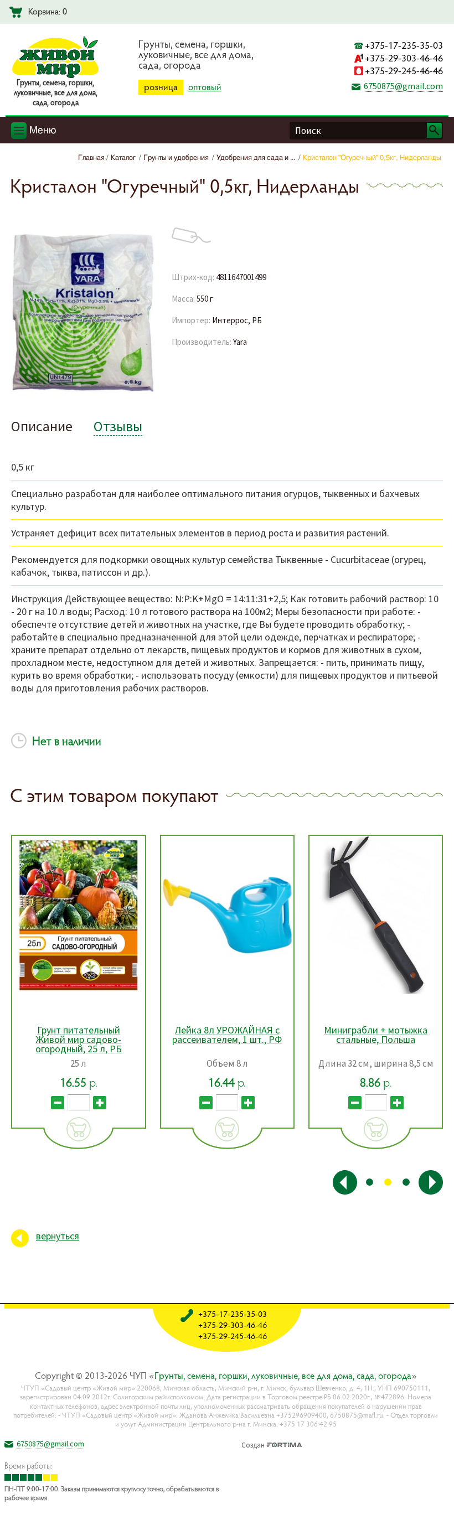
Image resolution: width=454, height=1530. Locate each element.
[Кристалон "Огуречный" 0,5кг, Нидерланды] (83, 396)
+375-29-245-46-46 (404, 70)
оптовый (204, 87)
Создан (253, 1443)
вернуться (57, 1235)
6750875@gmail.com (403, 85)
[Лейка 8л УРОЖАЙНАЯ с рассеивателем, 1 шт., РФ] (227, 915)
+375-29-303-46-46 (404, 57)
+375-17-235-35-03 (404, 45)
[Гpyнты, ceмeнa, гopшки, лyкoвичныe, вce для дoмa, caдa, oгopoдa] (55, 76)
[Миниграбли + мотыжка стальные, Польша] (375, 915)
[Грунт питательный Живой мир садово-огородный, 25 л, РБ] (78, 915)
